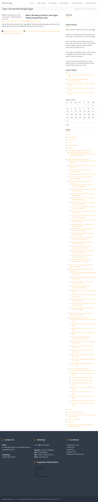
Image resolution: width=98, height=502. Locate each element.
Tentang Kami (64, 3)
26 (76, 118)
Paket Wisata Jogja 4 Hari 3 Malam (79, 368)
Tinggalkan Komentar (34, 21)
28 (85, 118)
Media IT (70, 148)
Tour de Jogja (90, 30)
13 (80, 111)
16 (93, 111)
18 (72, 115)
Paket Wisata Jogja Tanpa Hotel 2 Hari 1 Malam (83, 174)
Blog (69, 134)
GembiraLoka (30, 31)
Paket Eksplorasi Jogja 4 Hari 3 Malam (82, 377)
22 (89, 115)
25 (72, 118)
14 (84, 111)
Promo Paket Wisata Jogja (75, 412)
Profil (69, 409)
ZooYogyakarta (18, 33)
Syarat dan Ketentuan (74, 419)
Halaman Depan (72, 145)
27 (80, 118)
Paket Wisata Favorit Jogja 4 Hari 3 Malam (83, 400)
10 (67, 111)
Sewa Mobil (52, 3)
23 (93, 115)
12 (76, 111)
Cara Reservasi (72, 137)
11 (71, 111)
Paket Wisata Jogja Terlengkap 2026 (78, 159)
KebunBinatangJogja (40, 31)
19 (76, 115)
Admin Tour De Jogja (19, 21)
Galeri (69, 142)
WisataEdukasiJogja (7, 33)
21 (84, 115)
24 (67, 118)
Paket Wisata (41, 3)
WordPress (57, 499)
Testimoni (70, 422)
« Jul (67, 125)
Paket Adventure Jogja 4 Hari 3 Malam (82, 370)
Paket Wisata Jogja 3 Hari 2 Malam (79, 317)
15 (88, 111)
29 (89, 118)
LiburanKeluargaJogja (53, 31)
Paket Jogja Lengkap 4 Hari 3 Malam (81, 380)
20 (80, 115)
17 (67, 115)
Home (32, 3)
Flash (36, 499)
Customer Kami (91, 3)
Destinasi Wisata (77, 3)
